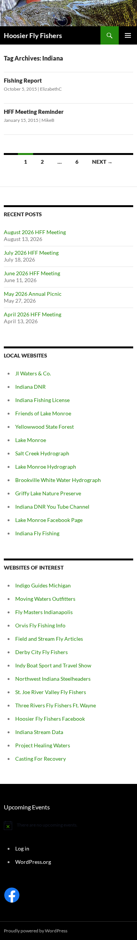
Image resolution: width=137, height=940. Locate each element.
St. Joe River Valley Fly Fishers (50, 692)
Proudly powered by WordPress (35, 931)
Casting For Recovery (40, 758)
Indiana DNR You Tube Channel (52, 506)
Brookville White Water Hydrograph (58, 480)
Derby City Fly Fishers (41, 652)
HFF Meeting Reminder (34, 111)
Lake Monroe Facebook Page (49, 520)
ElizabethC (51, 89)
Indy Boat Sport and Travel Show (53, 665)
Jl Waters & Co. (33, 373)
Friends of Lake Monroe (43, 413)
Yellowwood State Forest (44, 426)
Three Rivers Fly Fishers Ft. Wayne (55, 705)
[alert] (68, 825)
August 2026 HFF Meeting (35, 232)
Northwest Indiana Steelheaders (53, 678)
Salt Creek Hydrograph (42, 453)
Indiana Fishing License (42, 400)
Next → (102, 161)
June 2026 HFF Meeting (32, 273)
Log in (22, 848)
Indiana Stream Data (39, 732)
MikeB (47, 120)
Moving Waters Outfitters (45, 598)
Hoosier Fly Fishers (33, 35)
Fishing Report (23, 80)
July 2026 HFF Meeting (31, 252)
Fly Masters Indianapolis (44, 612)
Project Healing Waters (42, 745)
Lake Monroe (30, 440)
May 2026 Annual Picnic (33, 293)
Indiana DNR (30, 386)
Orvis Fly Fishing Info (40, 625)
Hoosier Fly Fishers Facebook (50, 718)
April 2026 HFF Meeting (32, 314)
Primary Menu (128, 35)
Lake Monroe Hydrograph (45, 466)
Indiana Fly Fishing (37, 533)
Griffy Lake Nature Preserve (48, 493)
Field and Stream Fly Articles (49, 638)
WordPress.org (33, 862)
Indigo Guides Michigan (43, 585)
